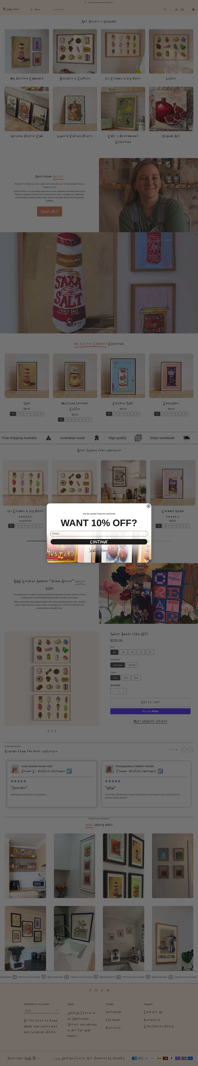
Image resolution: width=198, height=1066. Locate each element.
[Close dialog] (148, 506)
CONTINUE (99, 542)
